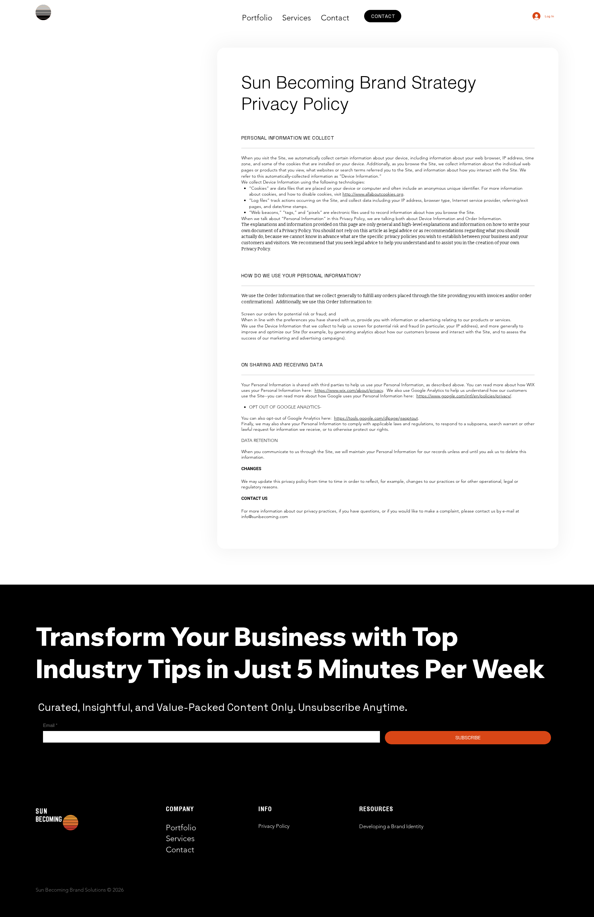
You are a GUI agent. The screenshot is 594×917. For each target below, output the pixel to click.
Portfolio (181, 828)
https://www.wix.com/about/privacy (349, 390)
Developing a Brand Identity (391, 826)
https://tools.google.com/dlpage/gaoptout (376, 418)
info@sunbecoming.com (264, 516)
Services (180, 838)
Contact (180, 849)
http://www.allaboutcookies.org (372, 194)
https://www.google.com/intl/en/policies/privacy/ (463, 396)
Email (50, 725)
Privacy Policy (274, 826)
